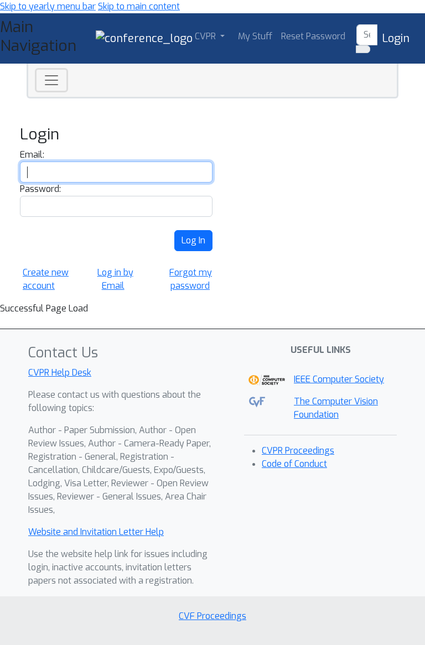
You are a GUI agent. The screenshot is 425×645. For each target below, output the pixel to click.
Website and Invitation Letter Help (96, 532)
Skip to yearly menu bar (48, 6)
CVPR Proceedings (298, 450)
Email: (32, 154)
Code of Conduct (294, 464)
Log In (193, 240)
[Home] (144, 38)
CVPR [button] (206, 36)
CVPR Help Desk (59, 372)
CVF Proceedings (212, 616)
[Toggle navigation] (51, 80)
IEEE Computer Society (339, 379)
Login (396, 38)
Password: (40, 189)
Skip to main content (139, 6)
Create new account (46, 279)
